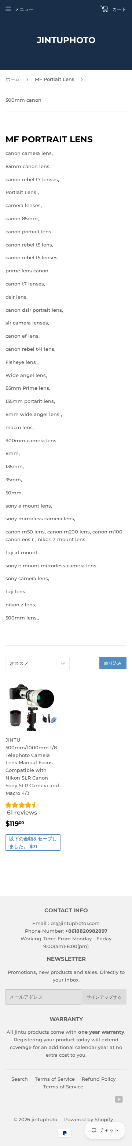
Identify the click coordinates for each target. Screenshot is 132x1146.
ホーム (13, 79)
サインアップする (104, 997)
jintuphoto (66, 40)
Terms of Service (55, 1079)
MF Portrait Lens (54, 79)
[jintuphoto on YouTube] (119, 1100)
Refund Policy (98, 1079)
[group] (33, 810)
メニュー (24, 9)
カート (118, 9)
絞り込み (113, 663)
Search (19, 1079)
